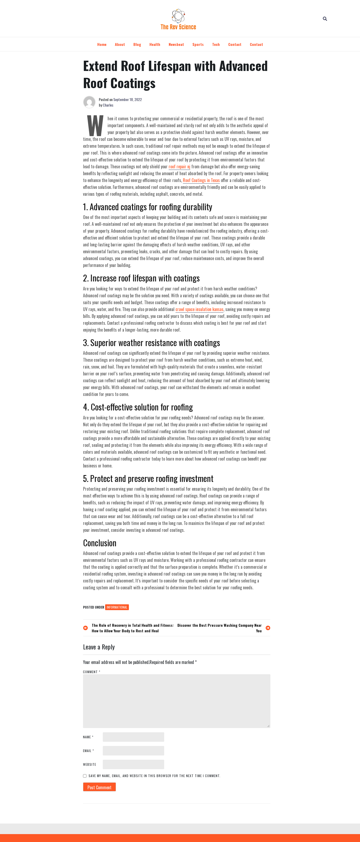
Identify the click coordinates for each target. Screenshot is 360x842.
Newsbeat (176, 44)
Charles (108, 105)
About (120, 44)
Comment (91, 671)
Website (89, 764)
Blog (137, 44)
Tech (216, 44)
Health (154, 44)
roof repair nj (179, 166)
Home (101, 44)
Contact (234, 44)
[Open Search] (325, 18)
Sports (198, 44)
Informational (117, 607)
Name (88, 737)
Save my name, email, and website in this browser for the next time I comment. (155, 775)
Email (88, 750)
